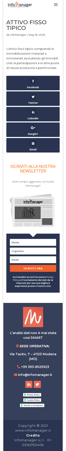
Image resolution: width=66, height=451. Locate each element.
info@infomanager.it (35, 375)
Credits (33, 435)
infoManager (18, 34)
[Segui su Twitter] (37, 384)
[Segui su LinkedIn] (28, 384)
